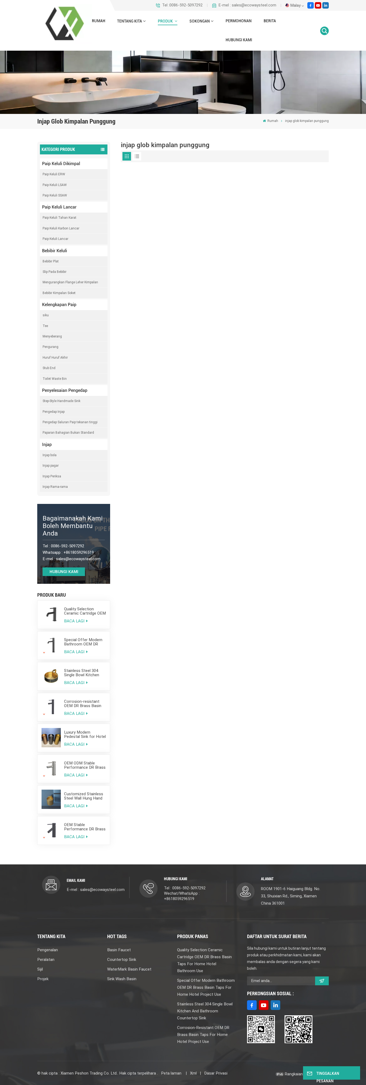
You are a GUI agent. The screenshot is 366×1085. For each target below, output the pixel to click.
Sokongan (199, 21)
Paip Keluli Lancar (59, 207)
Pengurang (50, 347)
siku (46, 315)
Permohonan (239, 21)
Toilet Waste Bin (55, 379)
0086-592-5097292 (67, 546)
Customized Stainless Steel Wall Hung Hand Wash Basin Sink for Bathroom (83, 796)
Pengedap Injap (54, 412)
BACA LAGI (74, 621)
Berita (270, 21)
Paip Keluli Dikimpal (61, 163)
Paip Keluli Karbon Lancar (61, 228)
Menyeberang (52, 336)
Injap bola (50, 455)
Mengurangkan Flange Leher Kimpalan (70, 282)
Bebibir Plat (51, 261)
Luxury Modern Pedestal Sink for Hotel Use (85, 734)
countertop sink (121, 959)
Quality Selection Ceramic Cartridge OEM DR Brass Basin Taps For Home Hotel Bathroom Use (85, 611)
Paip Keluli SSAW (55, 195)
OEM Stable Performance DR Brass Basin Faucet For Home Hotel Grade (85, 827)
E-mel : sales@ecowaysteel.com (247, 5)
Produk (166, 21)
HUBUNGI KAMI (239, 40)
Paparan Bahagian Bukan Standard (68, 432)
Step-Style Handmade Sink (61, 401)
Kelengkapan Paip (59, 304)
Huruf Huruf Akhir (55, 357)
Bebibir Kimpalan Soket (59, 293)
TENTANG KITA (129, 21)
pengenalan (47, 949)
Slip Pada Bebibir (54, 272)
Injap (47, 444)
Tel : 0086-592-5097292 (185, 888)
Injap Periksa (52, 476)
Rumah (98, 21)
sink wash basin (121, 978)
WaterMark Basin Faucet (129, 969)
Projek (42, 978)
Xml (193, 1073)
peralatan (45, 959)
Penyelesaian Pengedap (64, 390)
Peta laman (171, 1073)
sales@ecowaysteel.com (78, 558)
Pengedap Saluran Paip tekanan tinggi (70, 422)
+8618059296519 (79, 552)
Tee (45, 326)
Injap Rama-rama (55, 487)
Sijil (40, 969)
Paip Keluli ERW (54, 174)
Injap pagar (51, 465)
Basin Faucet (119, 949)
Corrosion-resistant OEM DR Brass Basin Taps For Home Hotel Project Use (83, 703)
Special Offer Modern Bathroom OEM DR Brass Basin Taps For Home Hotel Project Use (83, 642)
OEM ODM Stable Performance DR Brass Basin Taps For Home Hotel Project (85, 765)
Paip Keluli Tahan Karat (59, 218)
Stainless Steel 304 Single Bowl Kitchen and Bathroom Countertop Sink (81, 672)
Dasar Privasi (215, 1073)
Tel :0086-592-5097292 (182, 5)
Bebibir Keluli (54, 250)
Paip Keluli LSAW (55, 185)
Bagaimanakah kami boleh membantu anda (73, 526)
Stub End (49, 368)
